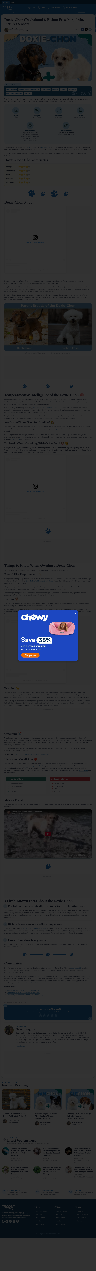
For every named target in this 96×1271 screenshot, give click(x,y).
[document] (48, 635)
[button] (75, 613)
